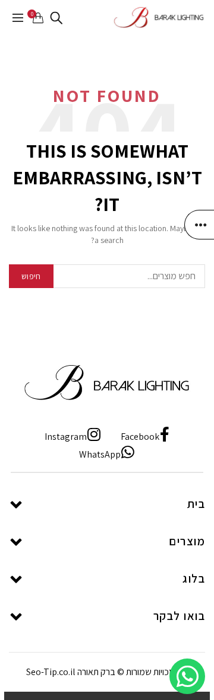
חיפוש (31, 276)
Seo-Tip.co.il (50, 672)
